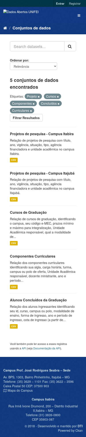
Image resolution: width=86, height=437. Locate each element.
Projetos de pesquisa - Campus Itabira (42, 133)
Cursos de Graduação (28, 212)
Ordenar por (19, 60)
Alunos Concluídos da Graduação (38, 299)
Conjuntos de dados (32, 28)
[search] (70, 46)
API (24, 348)
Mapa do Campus (20, 390)
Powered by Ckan (70, 430)
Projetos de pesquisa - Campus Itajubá (42, 173)
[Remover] (39, 96)
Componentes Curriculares (32, 256)
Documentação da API (46, 348)
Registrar (74, 3)
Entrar (60, 3)
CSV (13, 160)
